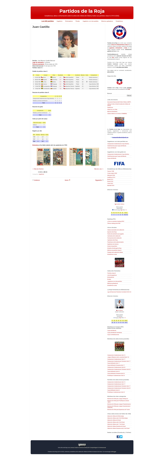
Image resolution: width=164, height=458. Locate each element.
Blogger (114, 451)
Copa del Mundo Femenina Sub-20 (116, 373)
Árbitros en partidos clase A (114, 250)
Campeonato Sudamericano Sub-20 (116, 367)
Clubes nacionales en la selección (115, 229)
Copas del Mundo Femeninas (114, 332)
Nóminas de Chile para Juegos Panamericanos (119, 404)
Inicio (67, 180)
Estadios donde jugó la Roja (114, 248)
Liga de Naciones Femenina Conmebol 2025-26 (119, 292)
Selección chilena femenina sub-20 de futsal (118, 428)
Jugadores (59, 21)
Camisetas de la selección (113, 236)
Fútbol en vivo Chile (112, 109)
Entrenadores (69, 21)
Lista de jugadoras (112, 275)
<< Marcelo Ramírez (38, 169)
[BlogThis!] (41, 172)
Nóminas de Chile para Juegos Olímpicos (117, 398)
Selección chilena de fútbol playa (115, 416)
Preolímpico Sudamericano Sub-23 (116, 375)
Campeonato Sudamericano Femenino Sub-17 (118, 361)
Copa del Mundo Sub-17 (113, 363)
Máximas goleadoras (112, 283)
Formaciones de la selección (114, 238)
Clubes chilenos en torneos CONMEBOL (117, 113)
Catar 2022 (110, 183)
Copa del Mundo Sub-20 (113, 371)
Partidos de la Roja (82, 11)
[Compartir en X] (43, 172)
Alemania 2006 (111, 175)
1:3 (125, 317)
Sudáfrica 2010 (111, 177)
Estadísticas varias (112, 254)
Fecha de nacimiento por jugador (115, 234)
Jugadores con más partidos (90, 21)
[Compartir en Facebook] (44, 172)
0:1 (60, 79)
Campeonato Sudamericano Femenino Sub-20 (118, 369)
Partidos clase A (111, 273)
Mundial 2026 (110, 185)
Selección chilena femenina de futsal (116, 426)
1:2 (60, 88)
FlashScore (110, 107)
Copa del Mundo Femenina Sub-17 (116, 365)
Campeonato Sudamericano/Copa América (118, 143)
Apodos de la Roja (112, 232)
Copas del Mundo (111, 147)
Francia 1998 (110, 171)
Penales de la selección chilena (115, 252)
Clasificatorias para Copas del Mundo (116, 145)
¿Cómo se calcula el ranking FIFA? (115, 221)
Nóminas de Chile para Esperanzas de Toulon (118, 409)
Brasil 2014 (110, 179)
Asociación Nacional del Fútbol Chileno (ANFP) (119, 102)
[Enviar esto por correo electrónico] (39, 172)
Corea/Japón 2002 (112, 173)
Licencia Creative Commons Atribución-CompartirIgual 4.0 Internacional (88, 447)
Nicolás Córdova (120, 204)
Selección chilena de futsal (114, 420)
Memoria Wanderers (112, 111)
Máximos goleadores (107, 21)
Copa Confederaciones (113, 334)
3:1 (60, 81)
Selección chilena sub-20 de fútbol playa (117, 418)
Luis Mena (120, 310)
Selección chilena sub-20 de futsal (116, 422)
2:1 (60, 77)
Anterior (37, 180)
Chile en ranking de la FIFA (113, 223)
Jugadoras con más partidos (114, 281)
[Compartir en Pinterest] (46, 172)
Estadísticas (119, 21)
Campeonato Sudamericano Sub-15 (116, 355)
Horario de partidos (112, 246)
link (113, 57)
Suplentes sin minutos (112, 244)
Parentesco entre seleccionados (115, 242)
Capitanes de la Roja (112, 240)
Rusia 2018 (110, 181)
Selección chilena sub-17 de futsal (116, 424)
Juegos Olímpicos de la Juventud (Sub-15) (118, 357)
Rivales (78, 21)
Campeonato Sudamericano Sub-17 (116, 359)
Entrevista (35, 145)
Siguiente (98, 180)
